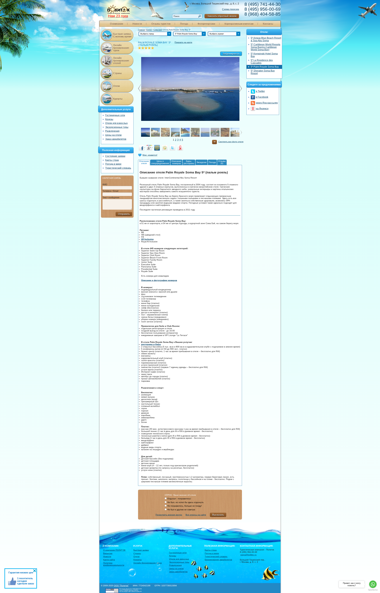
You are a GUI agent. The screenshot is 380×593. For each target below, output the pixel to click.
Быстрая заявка (141, 550)
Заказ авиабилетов (115, 139)
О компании (116, 24)
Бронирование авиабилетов (218, 559)
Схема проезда (230, 9)
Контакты (268, 24)
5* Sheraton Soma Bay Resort (263, 72)
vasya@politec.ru (248, 555)
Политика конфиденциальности (113, 564)
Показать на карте (183, 42)
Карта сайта (109, 559)
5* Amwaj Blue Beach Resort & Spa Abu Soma (266, 39)
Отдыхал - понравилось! (179, 498)
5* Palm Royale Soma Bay (265, 66)
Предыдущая (240, 88)
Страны (117, 73)
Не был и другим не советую (181, 509)
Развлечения (112, 131)
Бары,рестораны (189, 162)
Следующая (139, 88)
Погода (184, 24)
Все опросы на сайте (196, 515)
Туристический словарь (118, 168)
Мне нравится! (149, 155)
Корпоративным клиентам (239, 24)
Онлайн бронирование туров (121, 48)
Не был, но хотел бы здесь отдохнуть (185, 502)
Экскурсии (201, 162)
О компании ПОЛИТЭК (114, 550)
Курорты (117, 99)
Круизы (109, 119)
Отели (116, 86)
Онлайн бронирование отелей (121, 60)
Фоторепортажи (206, 24)
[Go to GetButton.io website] (373, 590)
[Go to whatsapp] (373, 584)
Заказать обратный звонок (221, 16)
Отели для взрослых (116, 123)
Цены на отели (113, 135)
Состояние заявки (115, 156)
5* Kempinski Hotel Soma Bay (264, 55)
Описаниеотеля (144, 162)
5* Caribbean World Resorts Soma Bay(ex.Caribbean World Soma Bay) (265, 47)
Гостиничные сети (115, 115)
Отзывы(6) (222, 162)
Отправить (124, 214)
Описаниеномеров (176, 162)
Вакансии (107, 553)
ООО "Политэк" (121, 585)
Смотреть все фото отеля (230, 142)
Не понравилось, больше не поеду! (184, 506)
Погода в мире (113, 164)
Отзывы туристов (161, 24)
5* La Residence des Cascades (262, 61)
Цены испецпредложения (160, 162)
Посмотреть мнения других (169, 515)
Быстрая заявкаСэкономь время (122, 35)
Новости (137, 24)
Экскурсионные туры (116, 127)
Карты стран (112, 160)
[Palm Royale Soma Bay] (190, 88)
